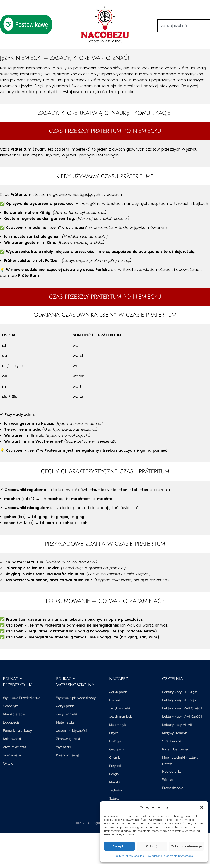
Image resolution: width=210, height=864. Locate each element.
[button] (202, 807)
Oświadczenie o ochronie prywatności (169, 856)
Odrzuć (152, 846)
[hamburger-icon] (205, 46)
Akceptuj (119, 846)
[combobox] (184, 25)
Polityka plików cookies (129, 856)
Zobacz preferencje (186, 846)
